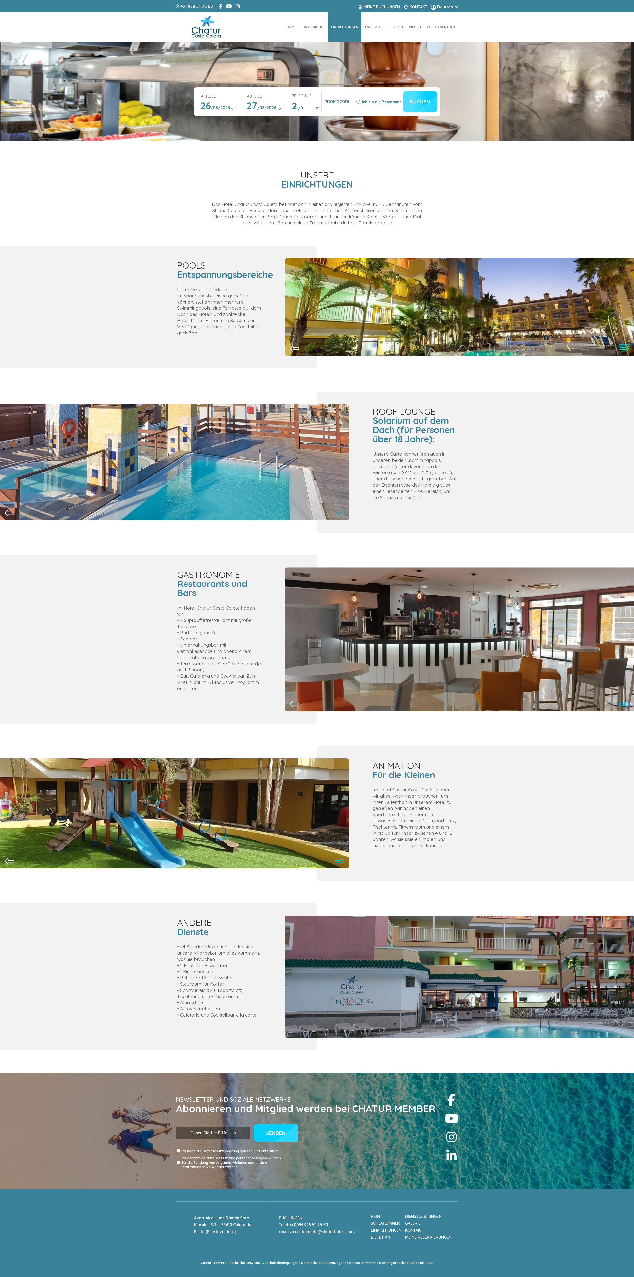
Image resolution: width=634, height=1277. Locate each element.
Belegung (301, 95)
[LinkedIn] (451, 1155)
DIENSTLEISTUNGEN (423, 1216)
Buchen (420, 102)
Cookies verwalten (361, 1263)
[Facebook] (451, 1099)
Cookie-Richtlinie (214, 1263)
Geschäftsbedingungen (280, 1263)
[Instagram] (451, 1137)
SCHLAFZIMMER (385, 1223)
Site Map (418, 1263)
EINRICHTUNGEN (386, 1230)
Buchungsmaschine (394, 1263)
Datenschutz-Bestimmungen (322, 1263)
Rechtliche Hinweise (244, 1263)
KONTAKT (414, 1230)
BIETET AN (380, 1237)
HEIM (375, 1216)
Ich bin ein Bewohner (381, 101)
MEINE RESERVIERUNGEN (428, 1237)
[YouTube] (451, 1118)
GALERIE (413, 1223)
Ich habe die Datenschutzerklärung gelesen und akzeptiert (230, 1151)
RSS (430, 1263)
